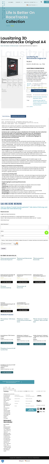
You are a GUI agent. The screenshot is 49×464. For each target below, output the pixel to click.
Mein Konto (30, 2)
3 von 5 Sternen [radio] (4, 221)
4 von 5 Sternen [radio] (6, 221)
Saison (40, 98)
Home (2, 45)
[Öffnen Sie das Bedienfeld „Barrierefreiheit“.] (46, 233)
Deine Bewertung (5, 220)
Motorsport (36, 98)
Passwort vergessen (30, 405)
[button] (41, 2)
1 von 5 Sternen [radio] (1, 221)
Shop (18, 2)
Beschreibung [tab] (6, 116)
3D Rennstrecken (14, 45)
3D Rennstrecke (37, 100)
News (16, 405)
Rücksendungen (29, 401)
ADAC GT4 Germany (42, 101)
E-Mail (2, 235)
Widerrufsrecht (29, 398)
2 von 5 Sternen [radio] (3, 221)
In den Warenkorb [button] (6, 282)
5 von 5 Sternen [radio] (8, 221)
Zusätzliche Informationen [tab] (18, 116)
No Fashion (6, 45)
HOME (11, 2)
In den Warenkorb (38, 90)
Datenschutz (17, 398)
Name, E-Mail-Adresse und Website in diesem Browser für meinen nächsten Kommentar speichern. (25, 240)
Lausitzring (36, 103)
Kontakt (16, 403)
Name (2, 231)
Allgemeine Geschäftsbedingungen (19, 395)
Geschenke (44, 96)
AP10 (31, 106)
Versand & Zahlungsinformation (30, 395)
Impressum (17, 401)
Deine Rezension (5, 224)
